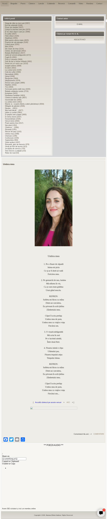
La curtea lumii (10, 70)
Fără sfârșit (9, 36)
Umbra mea (9, 134)
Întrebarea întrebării (12, 95)
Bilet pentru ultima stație (14, 40)
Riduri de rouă (10, 153)
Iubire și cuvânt (11, 112)
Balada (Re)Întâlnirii (12, 53)
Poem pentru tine (11, 123)
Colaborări (51, 4)
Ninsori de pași (10, 132)
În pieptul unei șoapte (13, 115)
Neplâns (8, 85)
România (89, 4)
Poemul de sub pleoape (14, 42)
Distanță (8, 129)
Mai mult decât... (11, 110)
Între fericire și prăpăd (13, 151)
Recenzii (61, 4)
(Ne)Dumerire (10, 81)
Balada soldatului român (14, 91)
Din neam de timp (11, 49)
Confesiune (9, 138)
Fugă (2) (8, 57)
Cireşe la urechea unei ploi (15, 29)
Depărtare (8, 38)
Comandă (71, 4)
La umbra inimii (11, 102)
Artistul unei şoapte (12, 83)
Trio (6, 87)
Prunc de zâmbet (11, 27)
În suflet (8, 34)
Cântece (32, 4)
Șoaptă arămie (10, 66)
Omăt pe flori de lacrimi (14, 146)
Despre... (8, 108)
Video (81, 4)
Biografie (14, 4)
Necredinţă (9, 74)
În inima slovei (10, 117)
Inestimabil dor (10, 100)
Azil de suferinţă (11, 25)
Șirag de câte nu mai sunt (15, 23)
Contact (99, 4)
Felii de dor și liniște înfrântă (15, 61)
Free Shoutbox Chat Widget (86, 508)
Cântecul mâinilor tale (13, 98)
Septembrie (9, 140)
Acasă (4, 4)
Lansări (41, 4)
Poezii (23, 4)
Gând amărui (10, 142)
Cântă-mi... (9, 127)
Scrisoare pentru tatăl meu (15, 89)
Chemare (8, 136)
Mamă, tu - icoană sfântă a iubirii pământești (22, 104)
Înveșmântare (10, 119)
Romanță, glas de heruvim (15, 144)
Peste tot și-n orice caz (14, 63)
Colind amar (9, 44)
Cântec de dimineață (13, 51)
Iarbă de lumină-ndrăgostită (15, 55)
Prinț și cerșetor (11, 59)
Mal (6, 46)
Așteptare (8, 93)
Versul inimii (9, 121)
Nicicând (8, 125)
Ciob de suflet (10, 72)
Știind (7, 76)
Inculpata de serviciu (13, 149)
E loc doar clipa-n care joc (15, 32)
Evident (8, 68)
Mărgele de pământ (12, 106)
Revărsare (9, 78)
